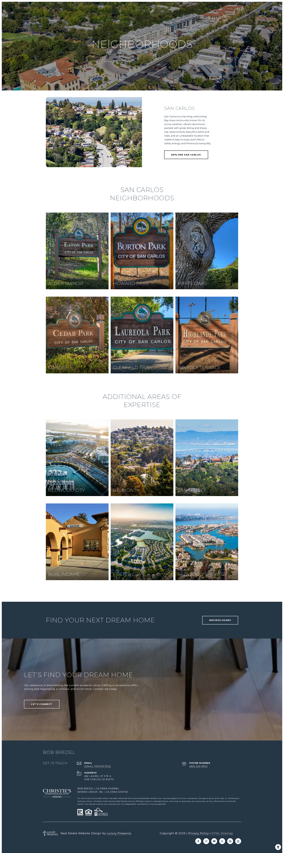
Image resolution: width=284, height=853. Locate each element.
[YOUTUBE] (214, 841)
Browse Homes (220, 620)
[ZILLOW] (238, 841)
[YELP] (222, 841)
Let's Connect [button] (41, 704)
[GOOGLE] (230, 841)
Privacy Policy (198, 833)
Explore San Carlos (186, 154)
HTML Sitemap (222, 833)
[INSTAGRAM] (206, 841)
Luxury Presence (119, 833)
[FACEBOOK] (198, 841)
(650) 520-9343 (198, 766)
